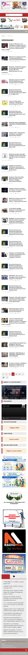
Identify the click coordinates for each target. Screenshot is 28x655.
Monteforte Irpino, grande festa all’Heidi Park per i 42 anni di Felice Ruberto (16, 310)
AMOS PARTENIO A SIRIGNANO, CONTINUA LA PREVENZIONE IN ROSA (17, 124)
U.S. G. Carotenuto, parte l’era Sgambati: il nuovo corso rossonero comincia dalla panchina (14, 604)
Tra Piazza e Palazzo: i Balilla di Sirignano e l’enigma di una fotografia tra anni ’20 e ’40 (17, 365)
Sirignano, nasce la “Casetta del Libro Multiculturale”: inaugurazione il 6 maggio (17, 81)
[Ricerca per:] (14, 14)
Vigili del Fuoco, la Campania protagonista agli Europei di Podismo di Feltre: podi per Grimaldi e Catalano (13, 625)
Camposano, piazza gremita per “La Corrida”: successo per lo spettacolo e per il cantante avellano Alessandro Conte (14, 619)
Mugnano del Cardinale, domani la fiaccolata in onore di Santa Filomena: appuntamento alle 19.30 (13, 598)
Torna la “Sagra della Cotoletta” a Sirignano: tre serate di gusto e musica (16, 103)
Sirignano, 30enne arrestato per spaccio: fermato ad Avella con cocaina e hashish (17, 190)
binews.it (11, 51)
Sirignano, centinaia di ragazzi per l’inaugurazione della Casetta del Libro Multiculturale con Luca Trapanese (14, 69)
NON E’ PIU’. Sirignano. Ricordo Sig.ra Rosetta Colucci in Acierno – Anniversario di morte (17, 200)
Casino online (14, 439)
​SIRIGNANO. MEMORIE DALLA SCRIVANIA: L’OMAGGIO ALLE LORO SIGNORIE (17, 354)
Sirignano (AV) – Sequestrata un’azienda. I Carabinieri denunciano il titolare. (17, 134)
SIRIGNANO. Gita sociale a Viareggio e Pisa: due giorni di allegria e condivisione (17, 277)
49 (3, 377)
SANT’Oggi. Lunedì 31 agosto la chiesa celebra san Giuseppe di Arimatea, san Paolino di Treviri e (13, 592)
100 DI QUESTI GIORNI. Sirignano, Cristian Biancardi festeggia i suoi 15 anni (17, 210)
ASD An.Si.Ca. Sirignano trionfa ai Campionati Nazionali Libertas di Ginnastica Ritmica (17, 58)
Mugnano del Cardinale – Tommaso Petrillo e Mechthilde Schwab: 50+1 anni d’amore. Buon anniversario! (13, 631)
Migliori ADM (14, 428)
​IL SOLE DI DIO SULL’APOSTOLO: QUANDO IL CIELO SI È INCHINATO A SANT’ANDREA (17, 344)
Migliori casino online (14, 451)
